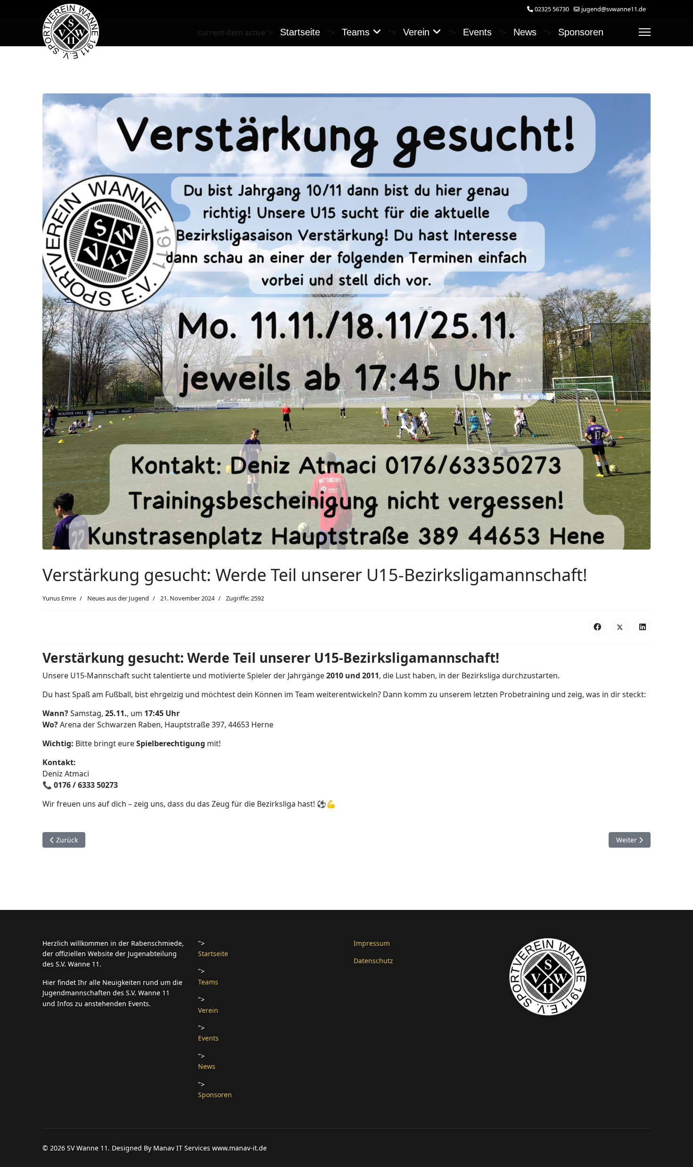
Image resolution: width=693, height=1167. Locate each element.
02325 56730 (552, 9)
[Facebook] (597, 626)
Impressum (372, 943)
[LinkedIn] (643, 626)
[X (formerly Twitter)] (620, 626)
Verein (416, 32)
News (524, 32)
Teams (356, 32)
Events (477, 32)
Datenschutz (373, 960)
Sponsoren (580, 32)
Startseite (300, 32)
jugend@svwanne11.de (613, 9)
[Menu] (645, 32)
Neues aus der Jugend (118, 598)
